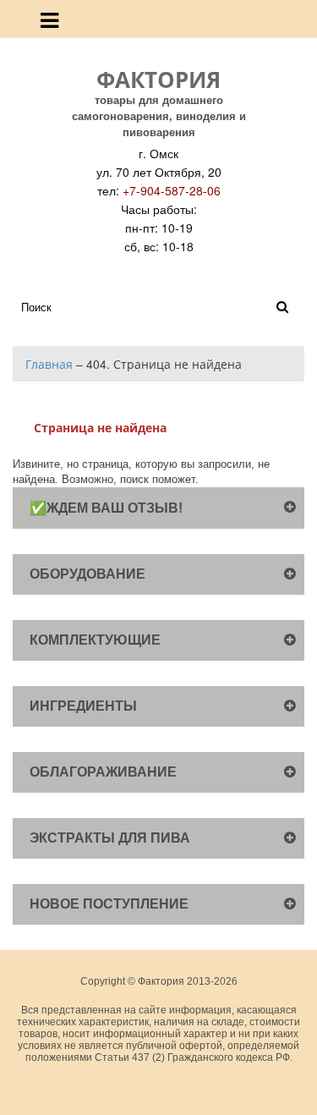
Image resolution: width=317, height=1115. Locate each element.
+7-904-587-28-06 (172, 190)
